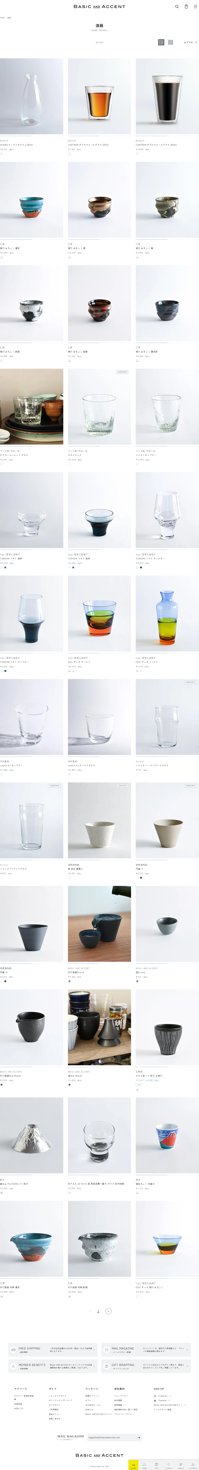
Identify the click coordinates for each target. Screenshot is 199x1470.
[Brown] (137, 257)
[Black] (137, 360)
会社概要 (118, 1400)
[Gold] (69, 257)
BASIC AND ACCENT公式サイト (168, 1405)
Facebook (162, 1400)
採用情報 (118, 1405)
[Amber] (69, 671)
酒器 (9, 17)
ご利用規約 (54, 1409)
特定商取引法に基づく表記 (126, 1409)
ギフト (88, 1400)
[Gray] (69, 981)
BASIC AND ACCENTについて (98, 1414)
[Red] (69, 360)
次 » (108, 1311)
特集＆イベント (92, 1395)
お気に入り (19, 1408)
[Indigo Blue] (141, 567)
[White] (1, 360)
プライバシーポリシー (124, 1414)
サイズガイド (55, 1405)
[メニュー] (195, 6)
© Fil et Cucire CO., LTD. (99, 1466)
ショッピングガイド (57, 1395)
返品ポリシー (55, 1414)
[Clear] (1, 154)
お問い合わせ (55, 1418)
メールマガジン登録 (162, 1409)
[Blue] (1, 257)
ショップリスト (121, 1395)
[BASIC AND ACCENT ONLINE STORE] (99, 6)
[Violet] (141, 671)
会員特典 (18, 1403)
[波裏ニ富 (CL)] (69, 1193)
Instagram (163, 1395)
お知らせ (89, 1409)
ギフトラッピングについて (60, 1400)
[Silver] (1, 1193)
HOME (2, 17)
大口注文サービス (93, 1405)
